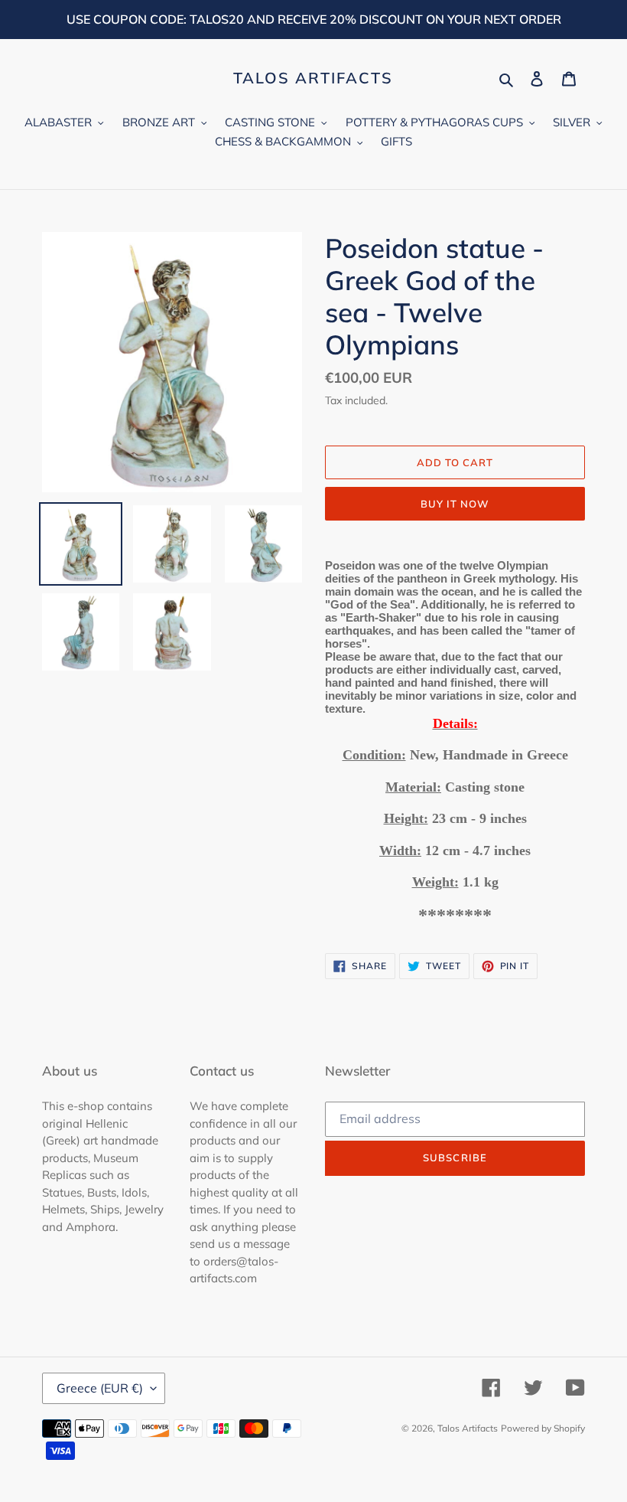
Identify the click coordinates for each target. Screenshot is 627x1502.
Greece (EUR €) (100, 1388)
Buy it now (455, 504)
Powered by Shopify (543, 1428)
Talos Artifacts (313, 78)
